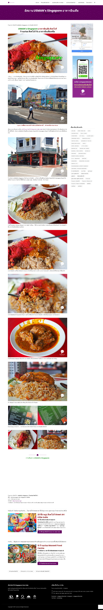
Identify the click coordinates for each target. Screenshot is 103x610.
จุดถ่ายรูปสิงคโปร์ (75, 173)
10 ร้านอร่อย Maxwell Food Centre (47, 563)
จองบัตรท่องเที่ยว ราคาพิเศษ (57, 2)
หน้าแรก (37, 2)
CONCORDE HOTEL (76, 138)
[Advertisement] (83, 113)
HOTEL (84, 143)
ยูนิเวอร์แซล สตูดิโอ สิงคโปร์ (77, 178)
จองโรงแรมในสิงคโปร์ (70, 2)
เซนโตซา (73, 186)
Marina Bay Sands (84, 148)
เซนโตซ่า (80, 186)
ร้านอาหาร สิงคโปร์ (76, 181)
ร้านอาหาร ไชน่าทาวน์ (87, 181)
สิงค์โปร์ (88, 183)
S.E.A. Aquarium (76, 158)
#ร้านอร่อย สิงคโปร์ (13, 571)
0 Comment (57, 13)
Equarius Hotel (86, 138)
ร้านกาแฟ (88, 178)
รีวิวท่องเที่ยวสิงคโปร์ (45, 2)
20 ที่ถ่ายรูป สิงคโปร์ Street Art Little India (31, 129)
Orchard (74, 153)
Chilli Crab (84, 133)
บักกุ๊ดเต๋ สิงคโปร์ (84, 173)
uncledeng (59, 598)
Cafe (89, 130)
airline (73, 130)
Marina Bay (74, 148)
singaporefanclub (61, 596)
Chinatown (74, 135)
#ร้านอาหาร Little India (27, 571)
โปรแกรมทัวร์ (89, 2)
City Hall (82, 135)
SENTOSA (84, 158)
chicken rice (75, 133)
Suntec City (75, 163)
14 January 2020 (47, 13)
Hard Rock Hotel (76, 143)
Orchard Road (82, 153)
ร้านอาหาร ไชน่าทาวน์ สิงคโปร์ (78, 183)
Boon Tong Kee (81, 130)
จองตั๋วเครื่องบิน (81, 2)
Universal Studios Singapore (79, 168)
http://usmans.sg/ (17, 501)
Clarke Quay (90, 135)
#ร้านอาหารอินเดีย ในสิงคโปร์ (42, 571)
